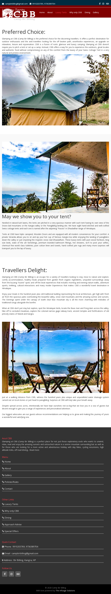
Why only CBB (75, 12)
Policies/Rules (63, 22)
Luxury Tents (61, 12)
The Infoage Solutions (65, 590)
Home (42, 12)
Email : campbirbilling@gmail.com (21, 553)
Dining (87, 12)
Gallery (96, 12)
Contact (89, 22)
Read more (34, 450)
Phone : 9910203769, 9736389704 (21, 546)
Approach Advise (46, 22)
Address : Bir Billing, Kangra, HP (19, 560)
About (50, 12)
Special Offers (77, 22)
